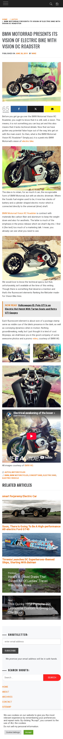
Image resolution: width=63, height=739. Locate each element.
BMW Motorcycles (19, 475)
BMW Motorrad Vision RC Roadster (19, 213)
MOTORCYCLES (18, 472)
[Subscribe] (52, 109)
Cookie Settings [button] (13, 732)
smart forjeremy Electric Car (19, 496)
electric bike (28, 141)
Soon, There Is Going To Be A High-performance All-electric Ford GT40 (31, 528)
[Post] (35, 109)
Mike (34, 53)
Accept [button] (28, 732)
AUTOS (8, 472)
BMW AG (29, 465)
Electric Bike (49, 475)
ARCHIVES (7, 697)
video (35, 338)
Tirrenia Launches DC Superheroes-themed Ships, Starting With (28, 561)
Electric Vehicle (10, 478)
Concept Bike (35, 475)
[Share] (19, 109)
